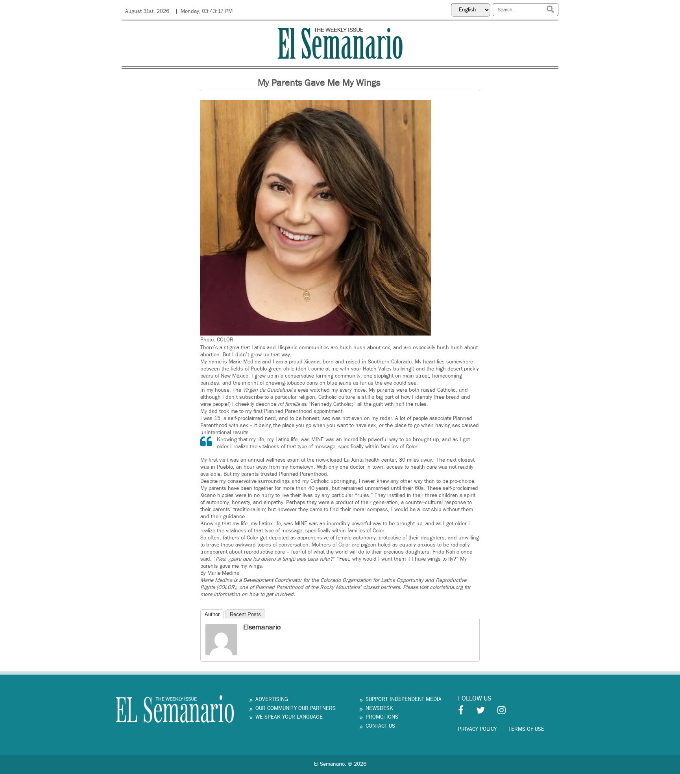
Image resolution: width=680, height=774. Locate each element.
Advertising (271, 699)
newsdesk (379, 708)
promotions (382, 717)
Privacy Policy (477, 729)
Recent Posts (245, 614)
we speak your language (289, 717)
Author (212, 614)
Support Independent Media (404, 699)
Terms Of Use (526, 729)
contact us (380, 726)
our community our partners (295, 708)
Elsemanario (262, 627)
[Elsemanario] (221, 639)
